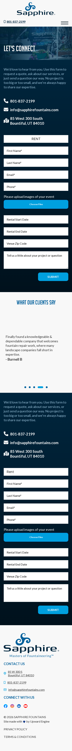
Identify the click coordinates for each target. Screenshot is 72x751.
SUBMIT (53, 276)
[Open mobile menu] (64, 22)
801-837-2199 (16, 21)
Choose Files (36, 204)
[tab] (25, 387)
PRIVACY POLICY (15, 729)
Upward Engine (39, 721)
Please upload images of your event (29, 197)
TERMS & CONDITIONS (20, 736)
